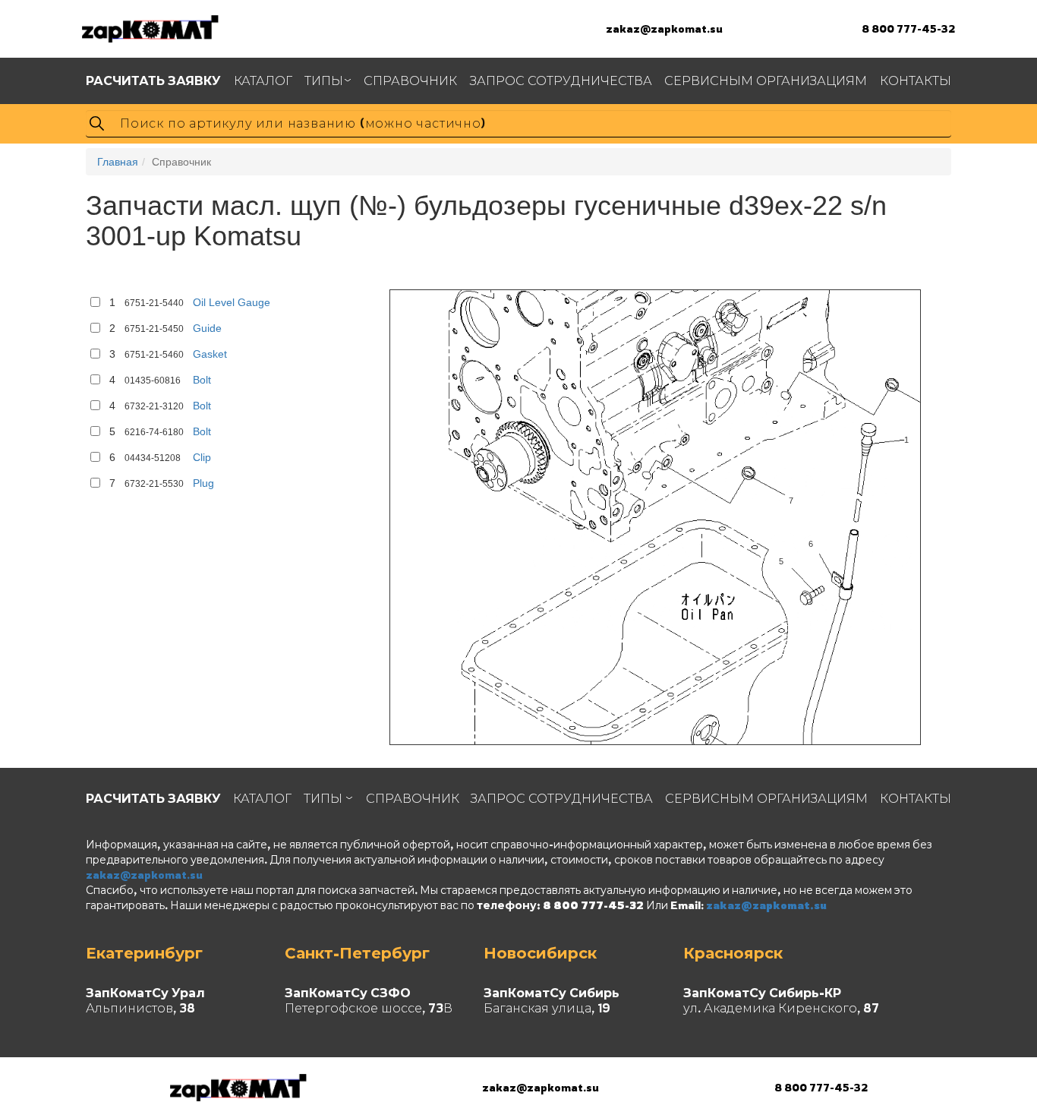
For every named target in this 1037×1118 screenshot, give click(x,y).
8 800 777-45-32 (908, 28)
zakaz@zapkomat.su (664, 28)
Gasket (210, 354)
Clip (202, 457)
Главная (117, 162)
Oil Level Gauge (231, 302)
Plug (203, 483)
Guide (207, 328)
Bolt (202, 380)
